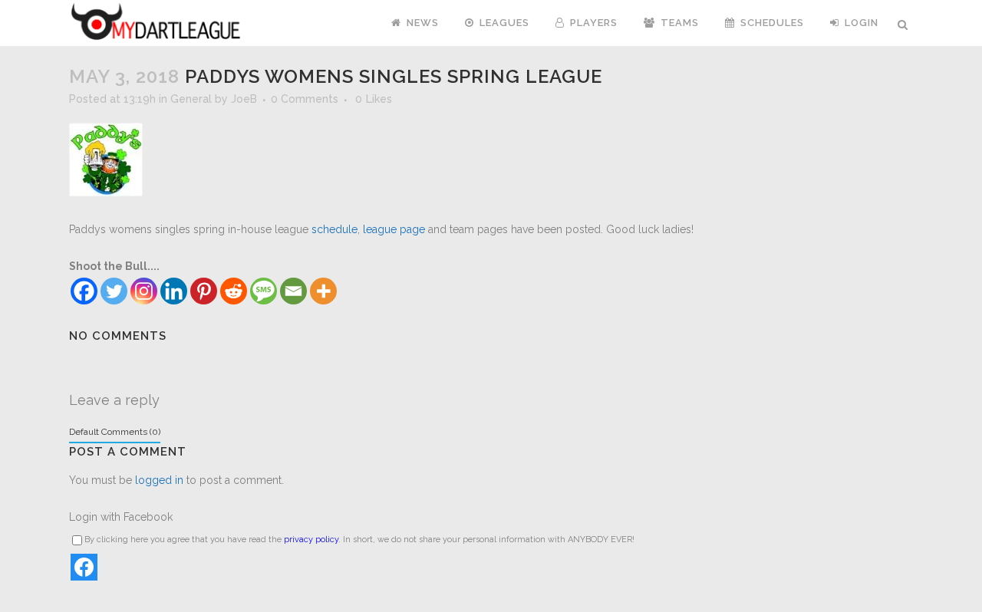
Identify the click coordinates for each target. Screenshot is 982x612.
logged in (159, 480)
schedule (333, 229)
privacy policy (311, 540)
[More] (323, 291)
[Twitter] (114, 291)
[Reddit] (233, 291)
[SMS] (263, 291)
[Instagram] (143, 291)
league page (394, 229)
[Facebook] (84, 291)
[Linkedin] (173, 291)
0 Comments (304, 99)
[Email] (293, 291)
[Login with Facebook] (84, 567)
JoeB (244, 99)
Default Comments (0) (114, 431)
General (191, 99)
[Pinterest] (203, 291)
